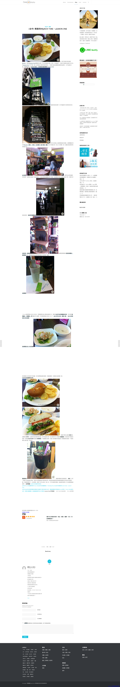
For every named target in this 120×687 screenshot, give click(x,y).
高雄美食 (32, 676)
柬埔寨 (63, 668)
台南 (93, 650)
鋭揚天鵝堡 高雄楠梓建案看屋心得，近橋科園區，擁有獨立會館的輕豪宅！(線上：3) (88, 191)
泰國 (63, 665)
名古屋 (63, 655)
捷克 (43, 660)
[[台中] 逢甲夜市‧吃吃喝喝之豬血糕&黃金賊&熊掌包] (119, 343)
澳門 (30, 669)
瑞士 (47, 652)
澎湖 (83, 657)
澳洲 (43, 668)
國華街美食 (24, 667)
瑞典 (46, 657)
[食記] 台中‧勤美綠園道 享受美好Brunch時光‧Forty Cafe (57, 489)
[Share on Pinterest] (43, 555)
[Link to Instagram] (95, 2)
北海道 (36, 649)
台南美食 (28, 660)
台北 (23, 654)
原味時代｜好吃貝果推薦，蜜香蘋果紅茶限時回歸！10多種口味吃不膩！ (88, 127)
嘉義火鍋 (24, 665)
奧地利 (46, 660)
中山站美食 (27, 649)
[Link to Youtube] (97, 2)
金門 (86, 657)
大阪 (63, 652)
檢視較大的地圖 (25, 512)
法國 (27, 669)
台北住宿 (26, 654)
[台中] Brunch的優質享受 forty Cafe (30, 485)
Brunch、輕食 (48, 26)
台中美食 (35, 651)
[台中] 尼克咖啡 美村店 (36, 484)
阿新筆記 (82, 140)
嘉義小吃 (24, 663)
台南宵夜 (34, 656)
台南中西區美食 (25, 656)
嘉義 (35, 660)
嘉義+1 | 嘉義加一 (88, 140)
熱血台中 (82, 137)
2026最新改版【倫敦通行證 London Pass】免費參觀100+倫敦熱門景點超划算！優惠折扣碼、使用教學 (88, 122)
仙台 (63, 657)
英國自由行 (31, 674)
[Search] (88, 2)
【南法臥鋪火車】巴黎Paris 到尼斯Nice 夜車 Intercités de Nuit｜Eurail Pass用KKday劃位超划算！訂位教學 (88, 109)
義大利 (43, 652)
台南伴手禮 (30, 656)
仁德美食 (32, 649)
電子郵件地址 (40, 614)
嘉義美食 (28, 665)
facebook (88, 43)
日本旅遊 (32, 667)
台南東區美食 (33, 658)
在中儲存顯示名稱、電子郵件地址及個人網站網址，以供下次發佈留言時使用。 (37, 623)
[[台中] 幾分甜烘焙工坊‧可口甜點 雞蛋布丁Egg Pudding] (1, 343)
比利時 (46, 655)
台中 (23, 651)
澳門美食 (33, 669)
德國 (46, 650)
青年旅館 (28, 676)
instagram (82, 43)
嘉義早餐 (32, 663)
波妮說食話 (82, 135)
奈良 (69, 652)
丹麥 (43, 657)
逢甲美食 (24, 676)
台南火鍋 (24, 660)
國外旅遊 (32, 665)
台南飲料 (32, 660)
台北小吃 (30, 654)
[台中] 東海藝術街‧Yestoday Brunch (46, 485)
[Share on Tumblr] (52, 555)
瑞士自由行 (24, 674)
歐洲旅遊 (24, 669)
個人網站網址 (40, 618)
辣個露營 (94, 140)
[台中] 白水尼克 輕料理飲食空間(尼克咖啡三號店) (33, 489)
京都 (66, 652)
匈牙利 (50, 660)
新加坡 (66, 665)
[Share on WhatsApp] (35, 555)
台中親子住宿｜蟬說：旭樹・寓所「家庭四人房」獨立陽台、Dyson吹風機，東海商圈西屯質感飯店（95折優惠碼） (89, 114)
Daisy (53, 546)
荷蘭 (43, 655)
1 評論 (47, 546)
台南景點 (28, 658)
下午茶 (24, 649)
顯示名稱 (39, 609)
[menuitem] (64, 2)
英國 (28, 674)
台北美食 (34, 654)
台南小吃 (24, 658)
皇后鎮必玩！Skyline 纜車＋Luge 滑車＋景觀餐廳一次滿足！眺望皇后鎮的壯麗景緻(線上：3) (89, 186)
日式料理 (28, 667)
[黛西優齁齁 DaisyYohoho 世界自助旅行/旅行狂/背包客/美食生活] (29, 2)
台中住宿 (31, 651)
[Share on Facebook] (26, 555)
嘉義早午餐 (28, 663)
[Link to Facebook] (93, 2)
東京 (63, 650)
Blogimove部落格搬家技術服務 (113, 686)
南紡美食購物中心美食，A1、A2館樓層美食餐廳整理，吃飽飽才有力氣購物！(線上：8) (88, 177)
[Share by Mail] (60, 555)
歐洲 (36, 667)
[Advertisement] (48, 15)
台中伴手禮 (27, 651)
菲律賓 (67, 668)
